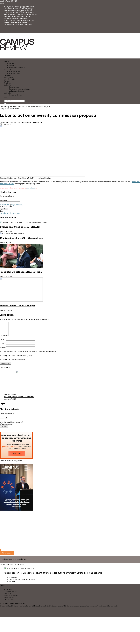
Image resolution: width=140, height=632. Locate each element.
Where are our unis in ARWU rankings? (18, 24)
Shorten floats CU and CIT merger (17, 305)
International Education (17, 67)
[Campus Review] (17, 50)
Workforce (8, 75)
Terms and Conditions (97, 606)
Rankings (7, 83)
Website (2, 347)
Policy (6, 61)
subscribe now (31, 188)
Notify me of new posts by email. (14, 359)
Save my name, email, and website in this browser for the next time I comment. (30, 352)
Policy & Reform (11, 107)
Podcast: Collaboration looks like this (17, 16)
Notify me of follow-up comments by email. (18, 355)
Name (2, 339)
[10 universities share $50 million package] (12, 233)
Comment (4, 335)
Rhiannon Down (6, 122)
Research (7, 69)
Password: (3, 200)
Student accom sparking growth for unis (18, 10)
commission (4, 213)
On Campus (8, 77)
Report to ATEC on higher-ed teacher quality (19, 20)
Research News (14, 71)
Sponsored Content (15, 95)
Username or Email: (7, 196)
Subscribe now (14, 87)
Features (7, 81)
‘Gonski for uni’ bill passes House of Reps (19, 12)
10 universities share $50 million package (18, 9)
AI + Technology (10, 79)
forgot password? (17, 205)
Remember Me (7, 207)
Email (2, 343)
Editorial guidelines (11, 595)
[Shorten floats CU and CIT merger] (21, 301)
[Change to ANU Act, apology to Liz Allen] (23, 222)
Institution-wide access (16, 91)
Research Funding (15, 73)
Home (2, 107)
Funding (12, 65)
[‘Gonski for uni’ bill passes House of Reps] (21, 267)
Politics (11, 63)
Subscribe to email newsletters (19, 89)
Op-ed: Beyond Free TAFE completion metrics (20, 14)
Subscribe (7, 85)
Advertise (7, 93)
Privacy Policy (9, 597)
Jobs (5, 97)
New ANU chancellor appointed (15, 18)
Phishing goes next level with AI (15, 22)
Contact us (8, 589)
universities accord (15, 213)
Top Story (15, 109)
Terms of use (8, 599)
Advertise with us (10, 591)
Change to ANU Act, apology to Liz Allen (19, 7)
